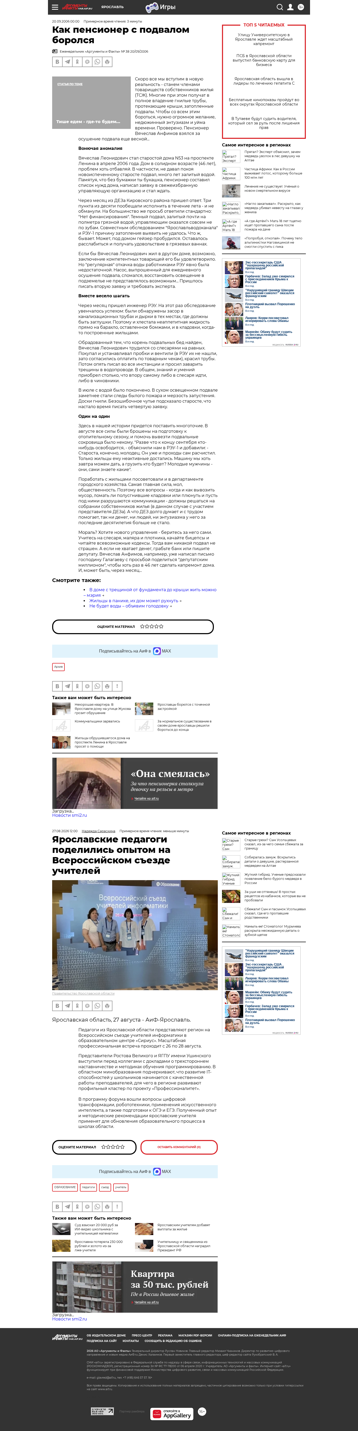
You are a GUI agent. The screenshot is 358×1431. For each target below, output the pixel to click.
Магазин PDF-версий (195, 1335)
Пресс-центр (142, 1335)
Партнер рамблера (132, 1411)
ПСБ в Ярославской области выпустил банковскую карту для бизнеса (264, 60)
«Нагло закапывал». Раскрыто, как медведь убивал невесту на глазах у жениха (274, 208)
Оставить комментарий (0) (179, 1147)
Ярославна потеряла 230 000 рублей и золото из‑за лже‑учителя (99, 1246)
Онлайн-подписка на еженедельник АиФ (252, 1335)
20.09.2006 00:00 (65, 21)
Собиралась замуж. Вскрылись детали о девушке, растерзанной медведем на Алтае (272, 861)
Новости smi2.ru (69, 815)
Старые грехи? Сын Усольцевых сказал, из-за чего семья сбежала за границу (274, 844)
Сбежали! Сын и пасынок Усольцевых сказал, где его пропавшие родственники (275, 913)
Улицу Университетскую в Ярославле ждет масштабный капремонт (264, 39)
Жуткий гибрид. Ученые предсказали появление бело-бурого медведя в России (275, 879)
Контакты (131, 1341)
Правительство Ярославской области (83, 993)
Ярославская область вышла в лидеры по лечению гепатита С (264, 81)
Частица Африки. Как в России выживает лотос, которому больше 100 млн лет (273, 173)
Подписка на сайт (102, 1341)
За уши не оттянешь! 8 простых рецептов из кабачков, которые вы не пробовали (275, 896)
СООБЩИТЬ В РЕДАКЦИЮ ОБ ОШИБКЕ (173, 1341)
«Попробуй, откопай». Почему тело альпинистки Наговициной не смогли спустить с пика (273, 242)
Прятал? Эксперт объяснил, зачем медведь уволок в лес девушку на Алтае (272, 156)
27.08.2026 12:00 (65, 831)
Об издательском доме (106, 1335)
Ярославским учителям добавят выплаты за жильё (184, 1227)
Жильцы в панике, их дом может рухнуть (133, 600)
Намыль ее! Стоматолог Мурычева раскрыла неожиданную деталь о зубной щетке (273, 930)
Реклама (165, 1335)
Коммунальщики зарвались (97, 721)
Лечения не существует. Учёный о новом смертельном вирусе (272, 188)
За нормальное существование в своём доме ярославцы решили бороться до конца (184, 725)
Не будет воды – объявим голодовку (129, 606)
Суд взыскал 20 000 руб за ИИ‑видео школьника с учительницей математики (96, 1229)
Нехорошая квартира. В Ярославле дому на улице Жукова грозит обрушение (103, 709)
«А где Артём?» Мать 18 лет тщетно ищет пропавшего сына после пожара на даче (273, 225)
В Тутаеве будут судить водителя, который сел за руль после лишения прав (264, 123)
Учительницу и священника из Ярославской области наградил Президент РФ (184, 1246)
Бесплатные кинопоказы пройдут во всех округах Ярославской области (264, 102)
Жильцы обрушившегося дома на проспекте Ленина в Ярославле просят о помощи (102, 742)
